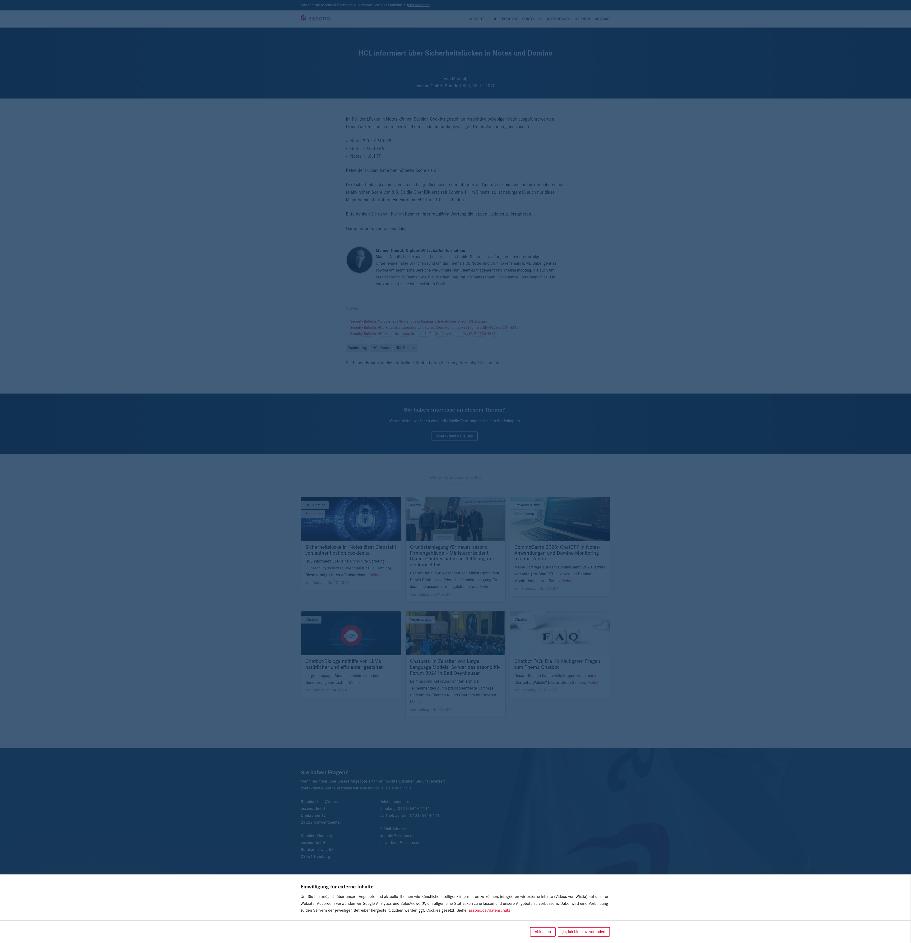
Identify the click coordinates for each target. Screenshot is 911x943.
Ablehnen (543, 932)
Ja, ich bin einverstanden (583, 932)
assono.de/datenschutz (489, 910)
